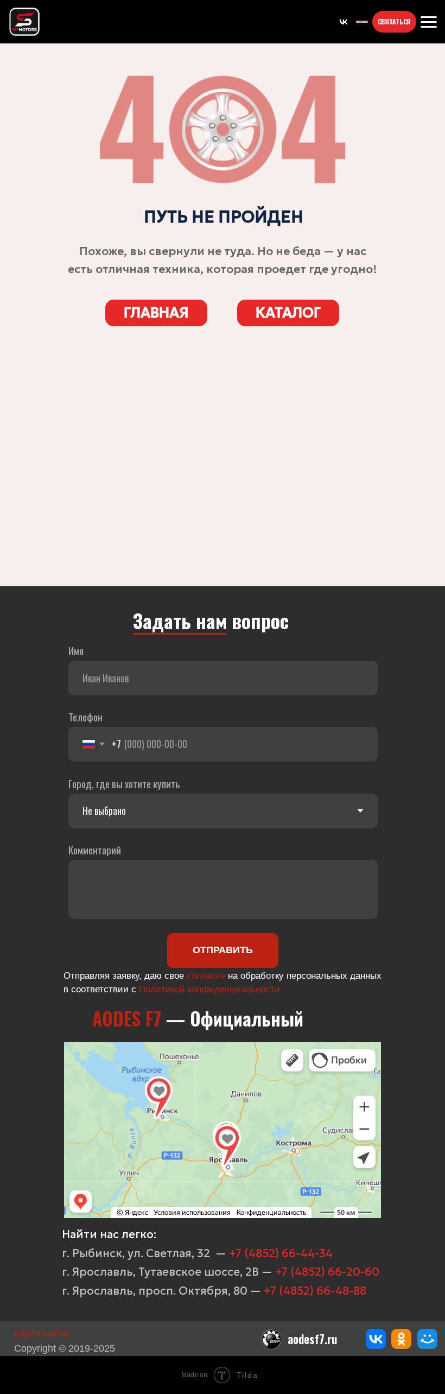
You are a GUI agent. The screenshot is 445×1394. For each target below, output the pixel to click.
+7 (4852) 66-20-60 (327, 1272)
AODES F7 (126, 1018)
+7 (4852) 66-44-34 (281, 1253)
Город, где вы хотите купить (124, 783)
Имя (76, 650)
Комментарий (94, 850)
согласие (206, 976)
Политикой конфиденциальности (209, 989)
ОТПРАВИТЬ (223, 950)
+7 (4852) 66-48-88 (315, 1291)
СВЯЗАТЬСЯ (394, 21)
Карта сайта (41, 1333)
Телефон (85, 717)
